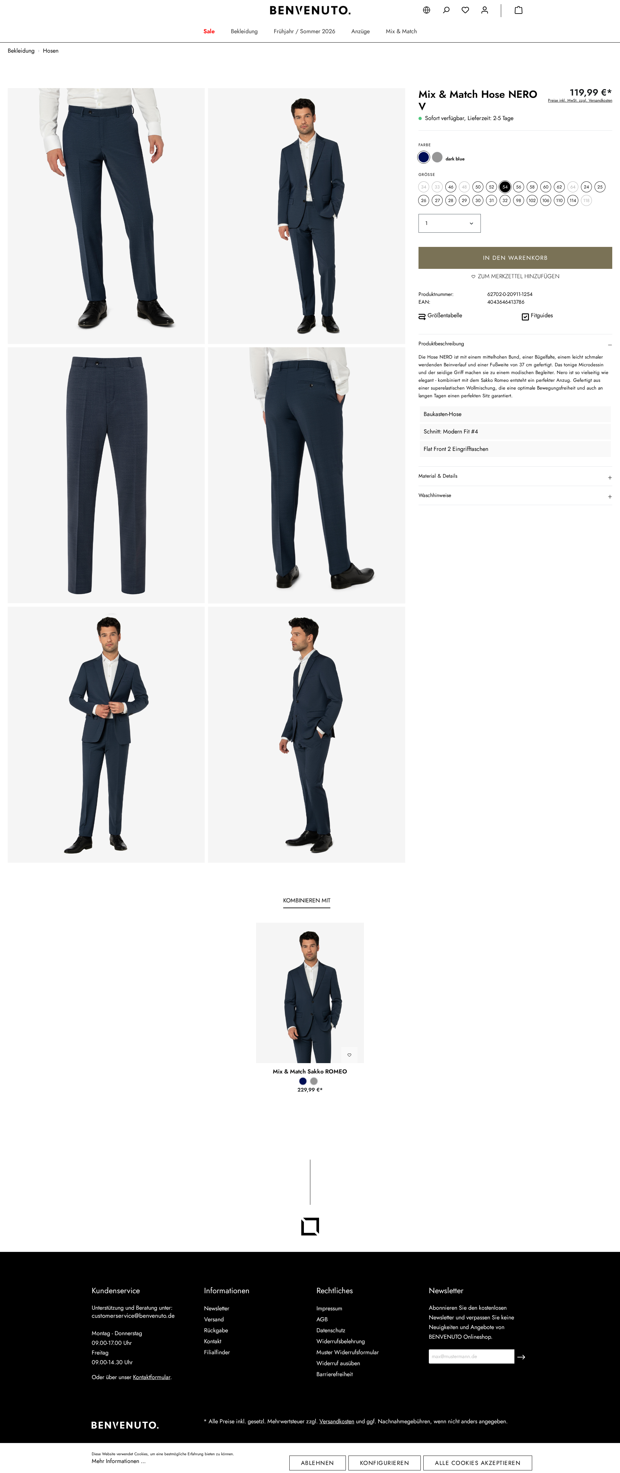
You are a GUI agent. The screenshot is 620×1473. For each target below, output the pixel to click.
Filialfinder (217, 1352)
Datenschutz (330, 1330)
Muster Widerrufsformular (347, 1352)
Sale (209, 31)
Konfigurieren (384, 1463)
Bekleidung (244, 31)
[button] (515, 343)
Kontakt (212, 1341)
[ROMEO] (310, 993)
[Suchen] (446, 11)
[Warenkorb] (518, 11)
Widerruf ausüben (338, 1363)
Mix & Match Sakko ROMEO (310, 1071)
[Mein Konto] (484, 11)
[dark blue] (423, 157)
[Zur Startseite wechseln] (310, 10)
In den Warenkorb (515, 258)
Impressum (329, 1308)
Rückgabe (216, 1330)
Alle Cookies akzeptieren (478, 1463)
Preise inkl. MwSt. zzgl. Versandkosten (580, 100)
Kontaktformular (151, 1377)
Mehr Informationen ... (119, 1461)
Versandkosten (336, 1421)
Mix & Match (401, 31)
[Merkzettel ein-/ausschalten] (349, 1055)
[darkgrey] (437, 157)
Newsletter (216, 1308)
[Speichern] (521, 1356)
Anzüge (360, 31)
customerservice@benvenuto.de (133, 1316)
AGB (322, 1319)
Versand (214, 1319)
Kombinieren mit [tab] (306, 900)
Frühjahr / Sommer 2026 (304, 31)
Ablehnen (317, 1463)
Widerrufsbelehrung (340, 1341)
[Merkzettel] (465, 11)
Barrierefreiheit (334, 1374)
